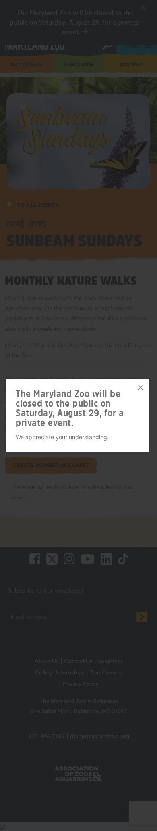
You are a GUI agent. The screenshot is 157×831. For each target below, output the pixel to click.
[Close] (140, 388)
